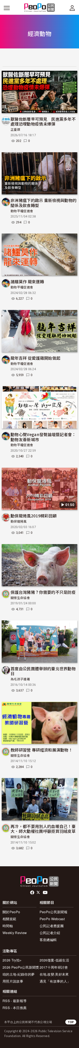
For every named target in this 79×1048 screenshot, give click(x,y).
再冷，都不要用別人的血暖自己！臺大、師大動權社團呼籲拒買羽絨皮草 (43, 828)
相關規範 (9, 918)
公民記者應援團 (52, 925)
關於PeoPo (11, 911)
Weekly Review (15, 932)
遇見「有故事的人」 (55, 981)
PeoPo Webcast (52, 918)
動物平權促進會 (22, 211)
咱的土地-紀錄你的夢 (19, 974)
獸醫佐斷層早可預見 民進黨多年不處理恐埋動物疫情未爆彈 (43, 121)
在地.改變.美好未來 (54, 974)
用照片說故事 (13, 981)
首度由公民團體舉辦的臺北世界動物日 (43, 671)
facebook (32, 892)
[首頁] (39, 7)
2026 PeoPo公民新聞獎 (21, 967)
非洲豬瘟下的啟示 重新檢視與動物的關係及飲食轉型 (43, 202)
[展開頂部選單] (72, 8)
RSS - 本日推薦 (15, 1007)
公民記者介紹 (50, 932)
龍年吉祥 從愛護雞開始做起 (35, 358)
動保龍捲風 (19, 521)
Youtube (45, 892)
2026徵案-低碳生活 (54, 960)
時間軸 (8, 925)
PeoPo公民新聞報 (53, 911)
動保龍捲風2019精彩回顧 (34, 515)
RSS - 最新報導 (15, 1000)
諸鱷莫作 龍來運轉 (27, 281)
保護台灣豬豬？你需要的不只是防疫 (43, 592)
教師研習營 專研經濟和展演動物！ (41, 750)
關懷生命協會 (20, 598)
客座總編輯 (48, 939)
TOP (71, 1022)
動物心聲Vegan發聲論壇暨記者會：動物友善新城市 (43, 436)
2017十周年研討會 (54, 967)
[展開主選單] (7, 8)
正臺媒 (15, 130)
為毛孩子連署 (20, 679)
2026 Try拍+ (12, 960)
